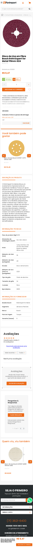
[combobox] (16, 9)
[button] (1, 3)
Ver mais (5, 111)
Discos (26, 15)
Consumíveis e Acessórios (13, 15)
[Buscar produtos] (30, 9)
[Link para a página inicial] (2, 15)
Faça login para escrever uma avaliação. (16, 347)
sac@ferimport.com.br (16, 529)
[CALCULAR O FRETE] (26, 123)
